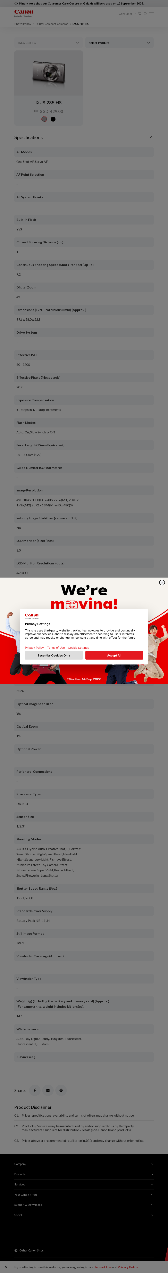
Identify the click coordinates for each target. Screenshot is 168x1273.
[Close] (162, 582)
